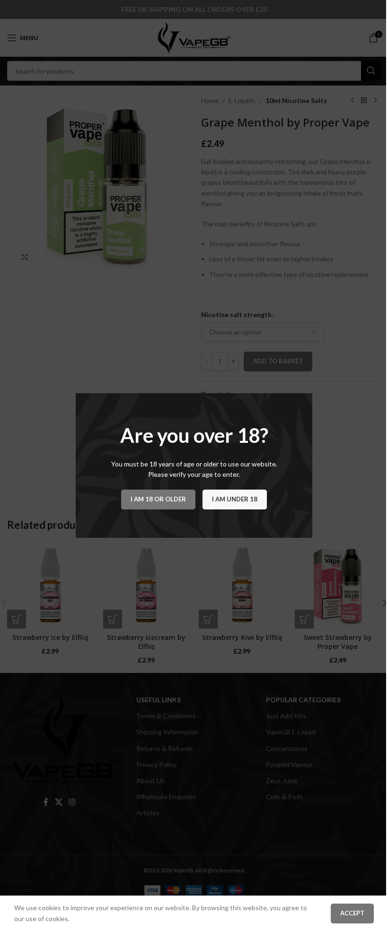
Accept (352, 913)
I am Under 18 (234, 499)
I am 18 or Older (158, 499)
